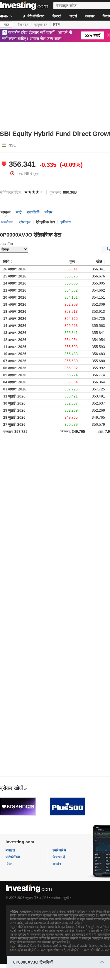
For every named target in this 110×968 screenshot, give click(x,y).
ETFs (57, 25)
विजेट (9, 864)
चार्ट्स (73, 16)
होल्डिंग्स (65, 222)
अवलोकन (7, 222)
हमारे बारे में (59, 850)
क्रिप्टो (57, 16)
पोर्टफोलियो (13, 857)
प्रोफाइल (25, 222)
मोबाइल (10, 850)
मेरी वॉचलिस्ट (35, 16)
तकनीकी (33, 212)
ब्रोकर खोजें (11, 788)
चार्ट (19, 212)
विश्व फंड (22, 25)
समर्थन (57, 864)
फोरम (48, 212)
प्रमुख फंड (40, 25)
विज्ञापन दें (59, 857)
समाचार (89, 16)
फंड (6, 25)
